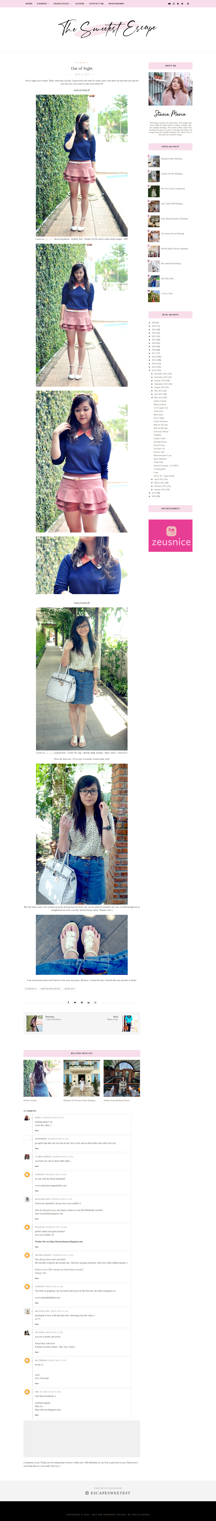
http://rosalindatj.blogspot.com (49, 1213)
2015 (154, 360)
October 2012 (160, 380)
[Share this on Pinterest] (81, 1002)
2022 (154, 336)
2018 (154, 350)
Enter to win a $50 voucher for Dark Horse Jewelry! (59, 1269)
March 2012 (159, 483)
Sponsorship (116, 4)
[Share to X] (75, 1002)
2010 (154, 496)
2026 (154, 323)
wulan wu (40, 1227)
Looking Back (159, 469)
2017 (154, 353)
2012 (154, 370)
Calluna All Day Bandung (171, 174)
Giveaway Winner (161, 431)
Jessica (38, 1118)
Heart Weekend (160, 459)
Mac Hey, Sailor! (67, 1347)
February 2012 (160, 486)
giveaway (51, 1210)
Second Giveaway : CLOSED (166, 466)
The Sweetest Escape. (112, 1515)
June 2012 (158, 394)
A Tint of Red (167, 293)
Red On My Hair (161, 428)
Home (29, 4)
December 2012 (161, 374)
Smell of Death (160, 401)
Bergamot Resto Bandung (171, 159)
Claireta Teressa (43, 1157)
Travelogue (61, 4)
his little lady (42, 1311)
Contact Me (96, 4)
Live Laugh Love (161, 408)
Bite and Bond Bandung (171, 263)
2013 (154, 367)
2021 (154, 340)
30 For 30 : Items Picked (164, 476)
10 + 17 (49, 239)
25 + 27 (49, 753)
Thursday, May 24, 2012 (53, 1118)
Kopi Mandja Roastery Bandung (174, 219)
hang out (70, 989)
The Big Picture (160, 442)
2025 (154, 326)
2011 (154, 493)
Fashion (42, 4)
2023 (154, 333)
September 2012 (161, 384)
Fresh (156, 472)
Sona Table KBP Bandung (172, 204)
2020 (154, 343)
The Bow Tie (159, 449)
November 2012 (161, 377)
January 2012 (160, 489)
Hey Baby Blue (167, 278)
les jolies (39, 1332)
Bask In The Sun (161, 425)
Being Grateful (160, 404)
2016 (154, 357)
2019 (154, 346)
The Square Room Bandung (172, 233)
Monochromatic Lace (162, 455)
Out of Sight (159, 418)
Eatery (80, 4)
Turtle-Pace (158, 411)
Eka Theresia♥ (42, 1378)
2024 (154, 329)
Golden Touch (159, 438)
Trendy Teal (40, 1273)
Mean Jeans (158, 415)
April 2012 (159, 479)
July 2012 (158, 391)
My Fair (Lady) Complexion (173, 189)
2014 (154, 364)
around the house (50, 989)
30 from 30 (81, 63)
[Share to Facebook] (68, 1002)
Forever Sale (159, 452)
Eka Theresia (41, 1360)
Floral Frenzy (159, 445)
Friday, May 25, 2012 (54, 1287)
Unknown (40, 1175)
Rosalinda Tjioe (42, 1199)
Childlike (157, 435)
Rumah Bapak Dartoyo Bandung (174, 249)
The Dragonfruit (43, 1255)
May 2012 (158, 397)
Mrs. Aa (38, 1392)
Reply (37, 1130)
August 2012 (159, 387)
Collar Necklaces (161, 421)
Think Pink (158, 462)
